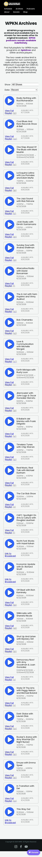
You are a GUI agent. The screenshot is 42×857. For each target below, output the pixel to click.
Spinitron (26, 50)
